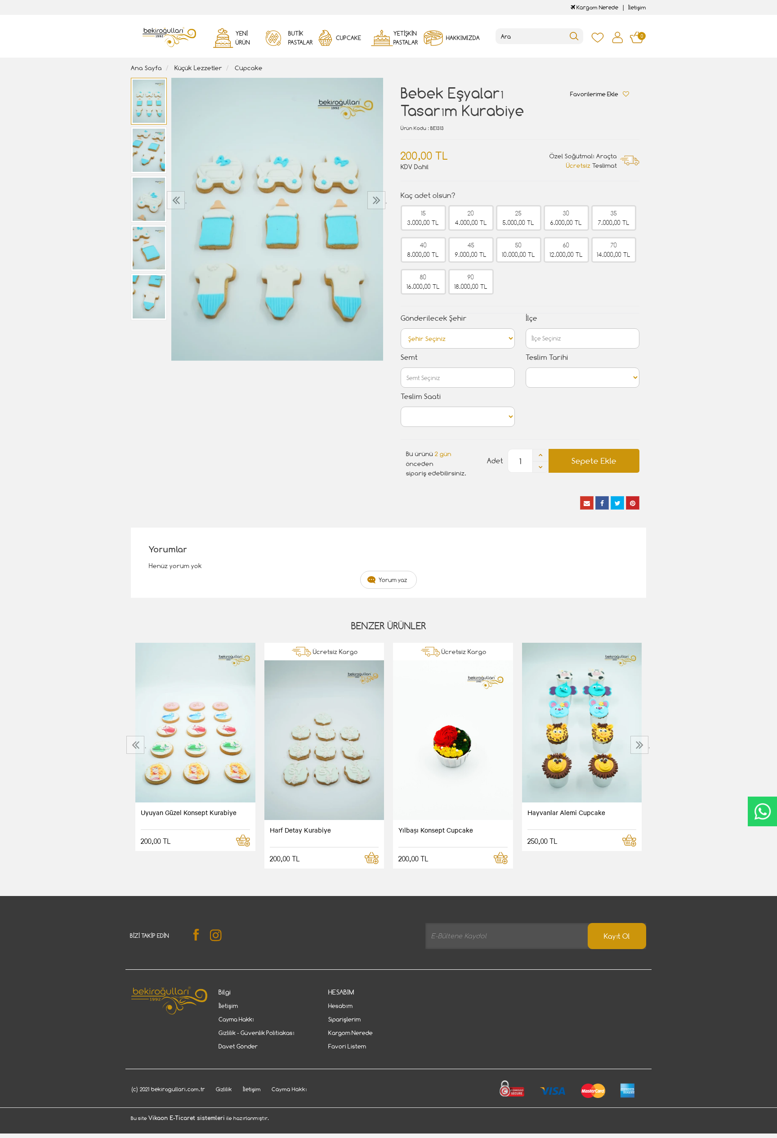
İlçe (531, 318)
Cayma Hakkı (236, 1019)
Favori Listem (347, 1046)
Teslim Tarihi (547, 357)
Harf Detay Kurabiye (300, 829)
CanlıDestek (762, 811)
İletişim (637, 7)
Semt (409, 357)
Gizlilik (224, 1089)
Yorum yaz (393, 579)
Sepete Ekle (594, 461)
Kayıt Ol (617, 936)
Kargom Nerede (596, 7)
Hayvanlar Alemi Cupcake (566, 812)
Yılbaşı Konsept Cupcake (435, 829)
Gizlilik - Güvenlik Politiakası (257, 1032)
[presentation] (177, 200)
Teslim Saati (421, 396)
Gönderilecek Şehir (434, 318)
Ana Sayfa (146, 68)
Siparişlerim (344, 1019)
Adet (495, 461)
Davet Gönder (238, 1046)
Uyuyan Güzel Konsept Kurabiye (189, 812)
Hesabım (340, 1005)
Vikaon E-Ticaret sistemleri (186, 1118)
